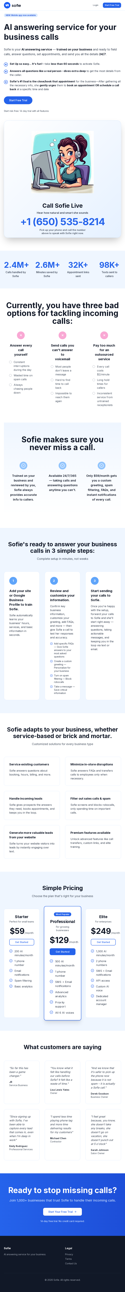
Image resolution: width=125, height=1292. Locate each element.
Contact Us (71, 1263)
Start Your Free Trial (60, 1211)
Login (95, 5)
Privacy (69, 1254)
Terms (68, 1258)
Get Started (21, 942)
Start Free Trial (112, 5)
